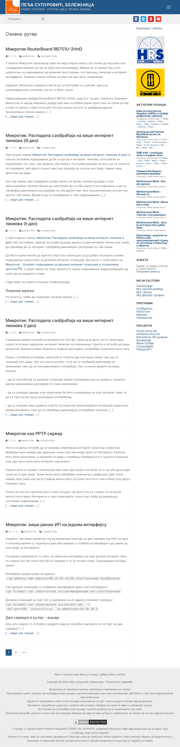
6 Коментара (48, 231)
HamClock (143, 311)
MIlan (154, 160)
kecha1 (139, 163)
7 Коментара (48, 148)
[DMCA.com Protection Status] (90, 724)
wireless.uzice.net (148, 334)
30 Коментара (48, 56)
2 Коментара (47, 440)
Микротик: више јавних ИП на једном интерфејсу (56, 524)
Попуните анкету (148, 271)
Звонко (139, 251)
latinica (157, 28)
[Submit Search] (43, 18)
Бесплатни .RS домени (152, 337)
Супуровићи (144, 346)
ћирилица (143, 28)
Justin (147, 142)
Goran (149, 163)
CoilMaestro (144, 308)
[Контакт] (158, 19)
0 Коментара (48, 332)
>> (24, 652)
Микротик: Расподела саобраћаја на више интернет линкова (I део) (60, 323)
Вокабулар (143, 340)
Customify (126, 681)
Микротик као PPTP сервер (34, 433)
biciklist (142, 121)
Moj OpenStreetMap (149, 289)
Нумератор (144, 317)
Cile (140, 160)
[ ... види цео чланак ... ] (22, 116)
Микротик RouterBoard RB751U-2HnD (44, 49)
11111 (164, 139)
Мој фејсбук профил (150, 295)
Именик (141, 314)
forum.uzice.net (146, 331)
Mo (162, 145)
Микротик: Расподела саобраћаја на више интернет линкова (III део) (60, 138)
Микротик (28, 56)
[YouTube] (151, 19)
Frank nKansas (159, 142)
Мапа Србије (145, 343)
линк (124, 705)
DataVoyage (144, 286)
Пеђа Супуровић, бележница (57, 4)
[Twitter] (143, 19)
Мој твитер (144, 292)
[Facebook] (136, 19)
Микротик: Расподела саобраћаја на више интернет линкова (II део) (79, 154)
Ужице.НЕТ (144, 349)
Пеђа (165, 118)
